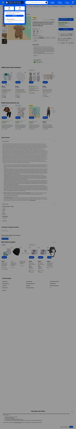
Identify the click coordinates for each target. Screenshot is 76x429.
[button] (59, 2)
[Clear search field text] (43, 2)
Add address (14, 15)
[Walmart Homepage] (3, 2)
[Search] (46, 2)
